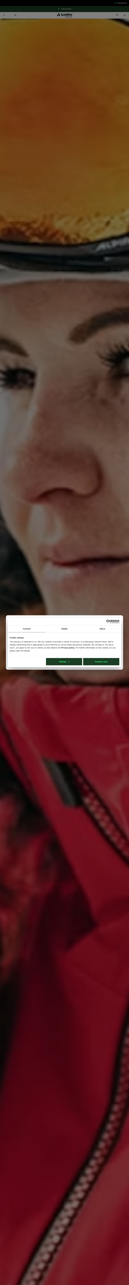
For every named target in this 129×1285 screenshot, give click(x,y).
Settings (62, 661)
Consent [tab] (26, 629)
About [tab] (102, 629)
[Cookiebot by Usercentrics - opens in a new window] (108, 621)
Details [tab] (64, 629)
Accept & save (101, 661)
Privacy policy (68, 648)
